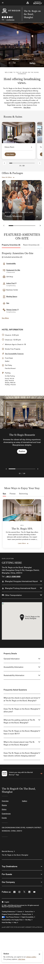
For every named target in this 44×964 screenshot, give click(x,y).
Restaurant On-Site (13, 270)
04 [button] (24, 473)
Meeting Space (11, 296)
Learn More (22, 543)
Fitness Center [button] (11, 310)
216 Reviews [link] (10, 20)
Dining (4, 809)
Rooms (4, 805)
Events (4, 818)
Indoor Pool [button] (10, 283)
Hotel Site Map (6, 922)
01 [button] (20, 473)
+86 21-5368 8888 (12, 576)
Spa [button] (7, 303)
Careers (19, 911)
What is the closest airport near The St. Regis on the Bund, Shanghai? (19, 743)
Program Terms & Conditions (11, 914)
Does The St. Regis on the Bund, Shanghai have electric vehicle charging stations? (21, 754)
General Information (12, 659)
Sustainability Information (14, 675)
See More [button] (26, 107)
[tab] (11, 245)
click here (21, 959)
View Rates (10, 154)
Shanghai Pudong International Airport (20, 588)
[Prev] (4, 163)
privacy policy (31, 957)
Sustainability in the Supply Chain (12, 920)
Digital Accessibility (27, 917)
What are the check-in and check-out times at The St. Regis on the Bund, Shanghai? (21, 699)
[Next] (39, 163)
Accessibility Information (13, 667)
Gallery (32, 63)
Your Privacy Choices (12, 917)
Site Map (28, 920)
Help (15, 922)
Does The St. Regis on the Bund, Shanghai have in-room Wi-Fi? (21, 732)
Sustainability (11, 263)
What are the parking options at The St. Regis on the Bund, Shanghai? (19, 721)
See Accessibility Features (14, 354)
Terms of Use (29, 911)
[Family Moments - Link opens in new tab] (22, 200)
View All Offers (7, 177)
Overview (5, 801)
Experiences (6, 813)
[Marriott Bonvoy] (36, 2)
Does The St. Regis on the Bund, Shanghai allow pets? (21, 710)
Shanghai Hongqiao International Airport (21, 581)
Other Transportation (13, 595)
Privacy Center (26, 914)
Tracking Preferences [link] (8, 911)
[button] (27, 3)
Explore (22, 451)
